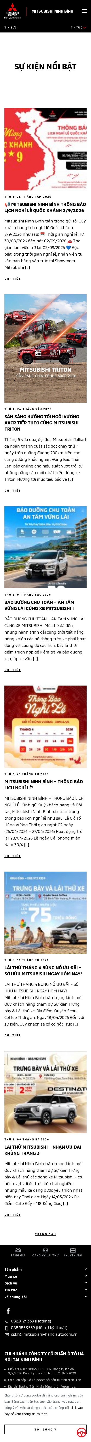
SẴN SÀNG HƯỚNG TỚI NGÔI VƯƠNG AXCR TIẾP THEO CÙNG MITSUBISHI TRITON (41, 422)
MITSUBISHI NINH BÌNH (52, 10)
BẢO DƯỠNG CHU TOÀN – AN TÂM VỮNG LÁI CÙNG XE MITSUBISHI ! (39, 604)
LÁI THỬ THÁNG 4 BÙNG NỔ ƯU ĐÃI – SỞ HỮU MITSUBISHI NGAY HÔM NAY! (43, 970)
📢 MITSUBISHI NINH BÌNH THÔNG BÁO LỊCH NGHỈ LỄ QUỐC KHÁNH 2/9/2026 (45, 207)
